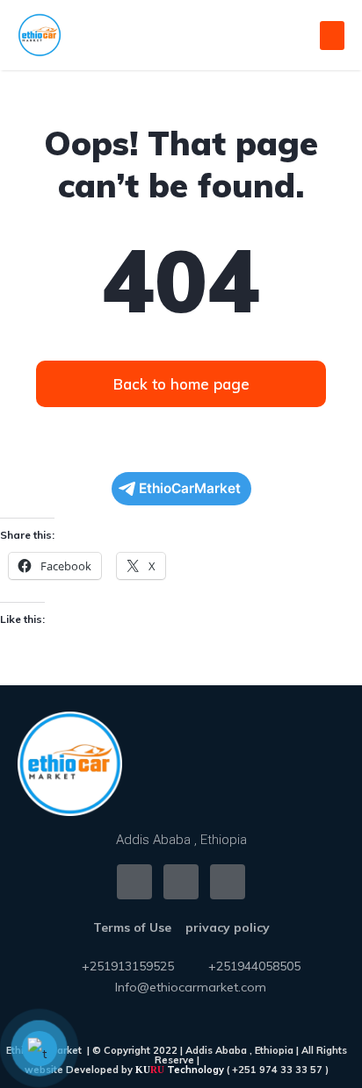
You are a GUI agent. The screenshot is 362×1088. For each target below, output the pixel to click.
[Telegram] (227, 881)
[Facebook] (134, 881)
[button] (332, 35)
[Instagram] (181, 881)
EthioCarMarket (190, 488)
